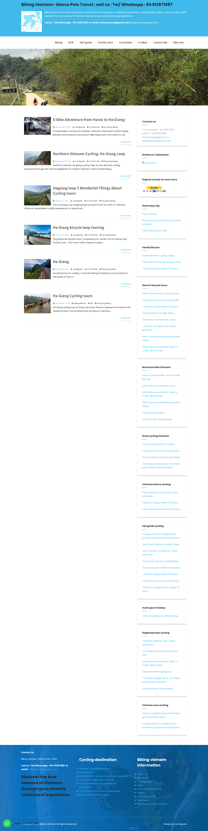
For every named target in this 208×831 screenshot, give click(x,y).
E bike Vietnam (87, 772)
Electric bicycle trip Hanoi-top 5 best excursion (103, 776)
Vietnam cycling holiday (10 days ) (160, 268)
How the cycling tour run (150, 788)
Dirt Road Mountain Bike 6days (158, 313)
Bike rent (178, 42)
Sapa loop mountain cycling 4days (161, 300)
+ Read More (125, 142)
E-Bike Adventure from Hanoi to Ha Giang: (89, 119)
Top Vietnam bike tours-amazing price (99, 790)
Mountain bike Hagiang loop (157, 419)
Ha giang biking (111, 127)
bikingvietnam (80, 303)
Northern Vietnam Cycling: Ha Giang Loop (89, 153)
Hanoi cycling (149, 213)
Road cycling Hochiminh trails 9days (161, 457)
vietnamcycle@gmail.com (114, 22)
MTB (70, 42)
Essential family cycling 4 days (158, 255)
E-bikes (142, 42)
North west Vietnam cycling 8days (161, 561)
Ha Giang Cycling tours (72, 295)
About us (142, 774)
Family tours (105, 42)
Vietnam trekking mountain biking (160, 615)
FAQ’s (140, 785)
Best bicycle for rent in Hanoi (94, 794)
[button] (7, 823)
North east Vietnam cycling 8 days (161, 544)
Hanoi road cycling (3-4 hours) (159, 444)
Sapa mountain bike (153, 412)
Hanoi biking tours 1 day (155, 230)
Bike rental (142, 777)
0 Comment (94, 127)
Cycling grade (144, 781)
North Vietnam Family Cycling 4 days (162, 262)
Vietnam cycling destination (94, 768)
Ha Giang (61, 261)
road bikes (125, 42)
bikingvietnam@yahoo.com (144, 22)
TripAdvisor (143, 800)
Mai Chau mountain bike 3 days (159, 319)
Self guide (86, 42)
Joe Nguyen (80, 127)
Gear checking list (146, 796)
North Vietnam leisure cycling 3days (161, 509)
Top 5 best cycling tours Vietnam (96, 779)
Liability (141, 792)
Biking (58, 42)
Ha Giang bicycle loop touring (78, 227)
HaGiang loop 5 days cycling (157, 688)
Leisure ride (160, 42)
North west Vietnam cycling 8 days (161, 293)
